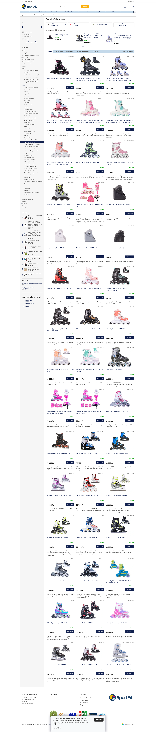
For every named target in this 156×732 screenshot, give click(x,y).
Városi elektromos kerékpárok (31, 77)
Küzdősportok (27, 107)
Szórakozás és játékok (29, 131)
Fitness (24, 66)
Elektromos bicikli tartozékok (31, 113)
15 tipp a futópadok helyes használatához (28, 287)
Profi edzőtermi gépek (28, 59)
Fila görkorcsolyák (28, 153)
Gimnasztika (27, 103)
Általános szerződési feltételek (29, 697)
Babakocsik (27, 100)
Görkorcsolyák (27, 138)
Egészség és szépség (27, 199)
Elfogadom (99, 719)
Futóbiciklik (27, 188)
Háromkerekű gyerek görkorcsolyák (34, 151)
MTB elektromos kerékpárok (31, 70)
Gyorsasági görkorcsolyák (30, 168)
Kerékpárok (27, 116)
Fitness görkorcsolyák (29, 162)
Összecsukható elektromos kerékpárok (31, 82)
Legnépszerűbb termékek (82, 51)
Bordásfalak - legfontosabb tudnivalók (32, 283)
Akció (26, 34)
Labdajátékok (27, 133)
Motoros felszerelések (28, 62)
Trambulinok (27, 122)
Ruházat (26, 92)
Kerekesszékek (28, 105)
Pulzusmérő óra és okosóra (31, 87)
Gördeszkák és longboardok (31, 173)
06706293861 (85, 700)
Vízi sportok (27, 129)
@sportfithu (85, 703)
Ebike (23, 68)
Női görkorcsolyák (28, 155)
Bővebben (70, 87)
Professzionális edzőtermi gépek (30, 55)
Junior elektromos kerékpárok (31, 79)
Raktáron (27, 32)
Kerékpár (24, 53)
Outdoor (24, 203)
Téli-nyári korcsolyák (30, 149)
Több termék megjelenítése (89, 47)
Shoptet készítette (129, 724)
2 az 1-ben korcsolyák (29, 171)
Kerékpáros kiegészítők (30, 118)
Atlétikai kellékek (28, 109)
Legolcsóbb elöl (59, 51)
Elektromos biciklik (29, 303)
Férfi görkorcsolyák (29, 157)
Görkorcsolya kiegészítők (30, 140)
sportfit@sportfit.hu (87, 698)
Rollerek (26, 135)
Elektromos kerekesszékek (31, 197)
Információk (24, 702)
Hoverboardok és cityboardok (31, 193)
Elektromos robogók (29, 98)
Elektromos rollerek (29, 120)
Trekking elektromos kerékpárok (32, 75)
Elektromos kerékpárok (30, 111)
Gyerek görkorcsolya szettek (32, 146)
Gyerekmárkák (27, 175)
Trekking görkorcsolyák (30, 166)
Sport (23, 85)
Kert (23, 51)
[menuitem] (22, 12)
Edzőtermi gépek (26, 64)
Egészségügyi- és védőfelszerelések (33, 182)
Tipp (26, 39)
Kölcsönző (25, 57)
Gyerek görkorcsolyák (29, 142)
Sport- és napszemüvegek (30, 186)
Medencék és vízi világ (29, 124)
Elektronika (25, 206)
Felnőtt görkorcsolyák (29, 160)
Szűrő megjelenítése (31, 42)
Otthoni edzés (28, 300)
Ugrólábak (26, 195)
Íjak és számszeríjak (29, 179)
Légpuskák (26, 94)
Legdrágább (69, 51)
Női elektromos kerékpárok (31, 73)
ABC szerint (95, 51)
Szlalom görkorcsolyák (30, 164)
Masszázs (27, 305)
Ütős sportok (27, 89)
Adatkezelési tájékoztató (28, 699)
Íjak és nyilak (27, 177)
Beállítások (57, 728)
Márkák (24, 208)
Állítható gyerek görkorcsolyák (32, 144)
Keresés (78, 6)
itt (55, 724)
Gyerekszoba (27, 96)
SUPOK (26, 127)
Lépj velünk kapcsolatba (27, 704)
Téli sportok (27, 190)
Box (25, 184)
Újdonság (27, 37)
